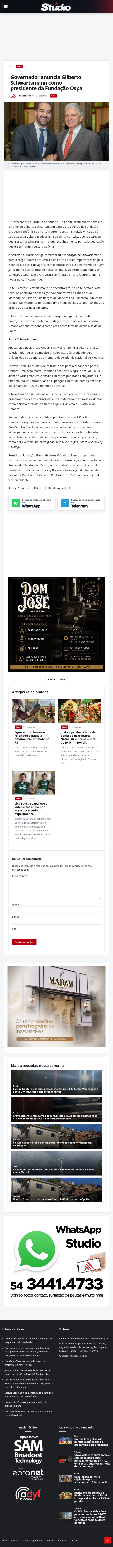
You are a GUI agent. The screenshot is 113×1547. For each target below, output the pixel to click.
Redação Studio (25, 95)
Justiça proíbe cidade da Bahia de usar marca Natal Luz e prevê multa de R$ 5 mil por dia (78, 737)
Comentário (19, 876)
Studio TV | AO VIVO (33, 1540)
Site (14, 928)
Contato (74, 1540)
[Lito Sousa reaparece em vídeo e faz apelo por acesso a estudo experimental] (33, 783)
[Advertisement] (56, 34)
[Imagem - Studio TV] (56, 1259)
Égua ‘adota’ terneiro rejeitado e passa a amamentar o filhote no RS (32, 737)
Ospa (62, 679)
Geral (19, 66)
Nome (15, 904)
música (51, 679)
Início (10, 66)
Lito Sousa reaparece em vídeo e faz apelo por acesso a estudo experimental (32, 809)
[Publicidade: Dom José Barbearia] (56, 624)
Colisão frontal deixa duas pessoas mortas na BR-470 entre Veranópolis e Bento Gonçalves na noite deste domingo (29, 1383)
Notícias (51, 1540)
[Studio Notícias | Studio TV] (55, 6)
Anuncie (62, 1540)
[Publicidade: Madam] (56, 1006)
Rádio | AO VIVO (10, 1540)
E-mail (15, 916)
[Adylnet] (28, 1493)
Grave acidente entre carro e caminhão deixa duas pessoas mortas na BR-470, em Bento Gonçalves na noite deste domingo (27, 1351)
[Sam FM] (28, 1449)
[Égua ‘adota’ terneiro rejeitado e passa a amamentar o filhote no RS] (33, 711)
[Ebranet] (28, 1474)
